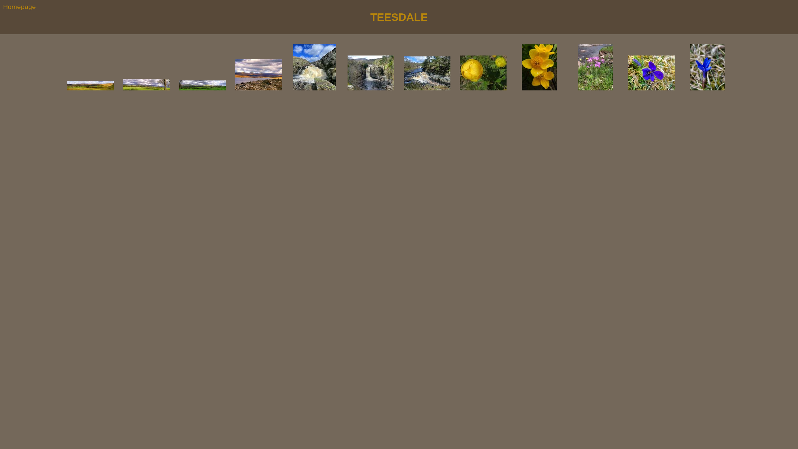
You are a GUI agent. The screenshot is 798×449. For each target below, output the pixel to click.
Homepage (19, 7)
